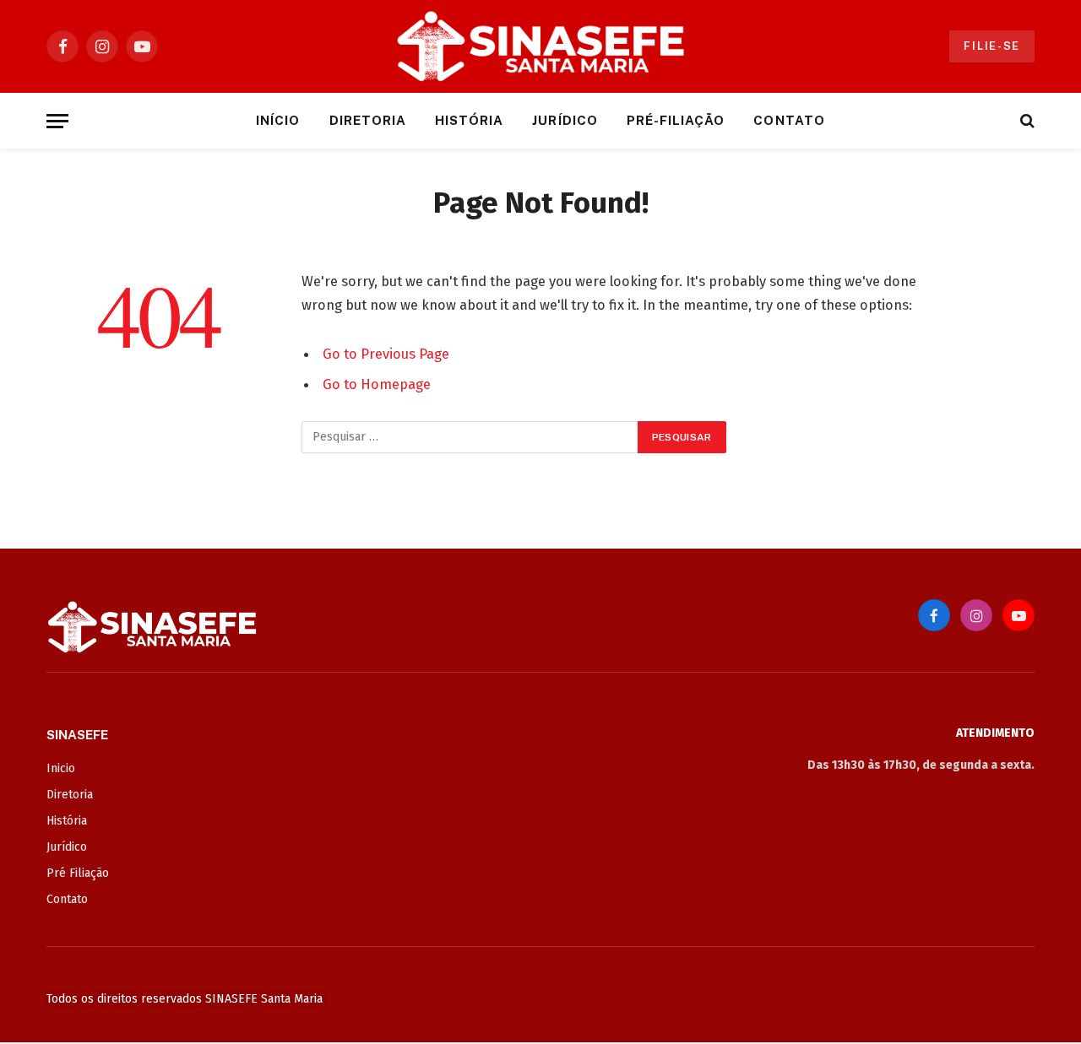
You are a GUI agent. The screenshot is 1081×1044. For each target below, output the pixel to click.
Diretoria (367, 120)
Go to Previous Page (386, 353)
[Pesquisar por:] (470, 437)
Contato (788, 120)
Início (278, 120)
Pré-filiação (676, 120)
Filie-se (992, 46)
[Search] (1026, 121)
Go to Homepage (377, 384)
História (469, 120)
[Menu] (57, 121)
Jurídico (564, 120)
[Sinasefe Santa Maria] (540, 46)
